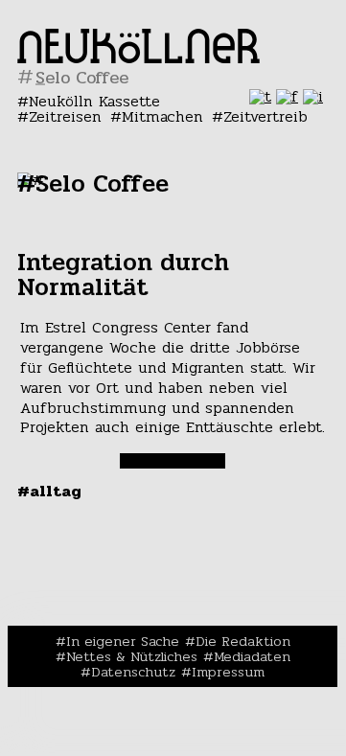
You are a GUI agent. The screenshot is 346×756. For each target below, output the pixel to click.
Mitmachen (162, 116)
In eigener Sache (122, 641)
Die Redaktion (243, 641)
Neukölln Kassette (94, 101)
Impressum (228, 671)
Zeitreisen (65, 116)
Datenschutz (133, 671)
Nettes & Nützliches (131, 656)
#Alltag (49, 491)
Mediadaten (252, 656)
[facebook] (287, 96)
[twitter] (260, 96)
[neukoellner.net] (138, 58)
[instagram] (313, 96)
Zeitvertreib (265, 116)
